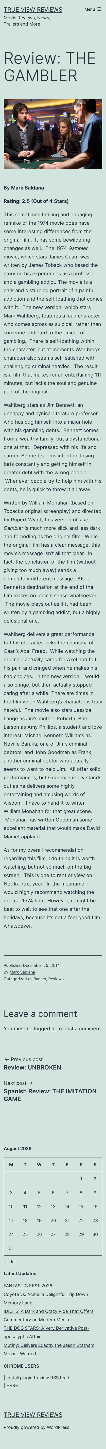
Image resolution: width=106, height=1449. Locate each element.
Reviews (56, 978)
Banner (40, 978)
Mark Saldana (22, 972)
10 (11, 1206)
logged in (45, 1029)
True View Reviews (33, 9)
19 (39, 1220)
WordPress (58, 1427)
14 (67, 1206)
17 (11, 1220)
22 (81, 1220)
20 (53, 1220)
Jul (13, 1261)
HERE (12, 1385)
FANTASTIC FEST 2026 (28, 1285)
